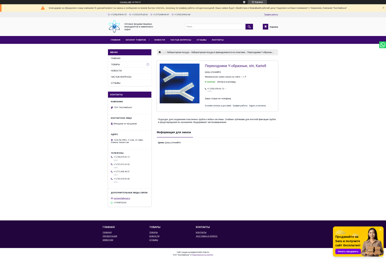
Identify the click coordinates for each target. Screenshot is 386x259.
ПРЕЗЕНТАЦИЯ (110, 236)
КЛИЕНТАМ (108, 240)
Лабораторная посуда (178, 52)
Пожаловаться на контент (202, 255)
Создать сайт (125, 2)
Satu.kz (206, 252)
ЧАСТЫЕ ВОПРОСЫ (180, 40)
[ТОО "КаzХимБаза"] (114, 32)
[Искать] (249, 27)
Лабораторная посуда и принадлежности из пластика (218, 52)
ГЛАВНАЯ (115, 40)
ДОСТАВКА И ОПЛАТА (206, 236)
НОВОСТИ (159, 40)
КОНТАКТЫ (218, 40)
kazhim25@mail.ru (122, 198)
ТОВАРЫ (115, 64)
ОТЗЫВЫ (201, 40)
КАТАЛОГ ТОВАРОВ (136, 40)
